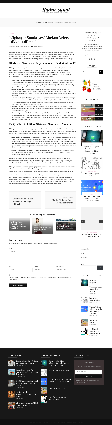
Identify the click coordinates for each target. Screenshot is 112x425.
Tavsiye (12, 33)
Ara (82, 264)
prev (83, 221)
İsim (10, 266)
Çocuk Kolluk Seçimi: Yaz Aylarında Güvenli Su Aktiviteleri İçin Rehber (27, 372)
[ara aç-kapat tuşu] (101, 1)
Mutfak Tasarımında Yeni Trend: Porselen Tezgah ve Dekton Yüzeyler (27, 383)
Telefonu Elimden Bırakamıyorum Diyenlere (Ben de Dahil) (26, 394)
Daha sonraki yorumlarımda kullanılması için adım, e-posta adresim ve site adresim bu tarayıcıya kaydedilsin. (41, 278)
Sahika (17, 46)
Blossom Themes (67, 422)
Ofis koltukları (36, 141)
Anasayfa (85, 249)
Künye (84, 253)
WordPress (79, 422)
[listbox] (92, 225)
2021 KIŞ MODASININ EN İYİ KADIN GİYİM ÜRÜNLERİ (42, 229)
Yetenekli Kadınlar (82, 232)
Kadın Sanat (56, 9)
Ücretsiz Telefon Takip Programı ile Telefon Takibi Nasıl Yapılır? (92, 198)
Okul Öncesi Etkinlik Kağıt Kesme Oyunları (94, 331)
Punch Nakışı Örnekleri (57, 388)
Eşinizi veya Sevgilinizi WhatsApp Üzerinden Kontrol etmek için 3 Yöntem (59, 363)
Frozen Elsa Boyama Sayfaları (59, 370)
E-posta (35, 266)
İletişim (84, 257)
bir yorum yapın (38, 46)
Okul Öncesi (92, 171)
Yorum (11, 248)
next (101, 221)
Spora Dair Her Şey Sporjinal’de (63, 227)
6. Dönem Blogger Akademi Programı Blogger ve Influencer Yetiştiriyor (18, 225)
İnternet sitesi (60, 266)
